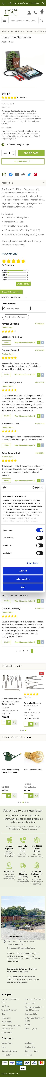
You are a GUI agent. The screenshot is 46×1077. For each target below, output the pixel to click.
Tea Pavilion (6, 1055)
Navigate (6, 994)
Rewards (28, 1025)
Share (6, 342)
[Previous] (3, 3)
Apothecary (29, 1043)
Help (3, 1014)
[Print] (23, 174)
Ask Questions (7, 42)
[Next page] (32, 651)
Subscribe (28, 1055)
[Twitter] (29, 174)
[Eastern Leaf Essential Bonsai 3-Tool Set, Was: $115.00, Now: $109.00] (12, 682)
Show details (32, 563)
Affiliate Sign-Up (31, 1028)
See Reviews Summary (16, 317)
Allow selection (23, 579)
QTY (5, 153)
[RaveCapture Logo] (10, 254)
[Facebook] (11, 174)
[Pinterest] (35, 174)
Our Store (5, 1006)
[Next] (9, 3)
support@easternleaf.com (23, 948)
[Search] (41, 20)
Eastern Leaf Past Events (34, 999)
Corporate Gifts (31, 1014)
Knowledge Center (32, 1051)
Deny (23, 587)
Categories (7, 1038)
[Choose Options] (9, 724)
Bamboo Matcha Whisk (33, 769)
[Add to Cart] (9, 795)
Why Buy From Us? (9, 1010)
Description (7, 182)
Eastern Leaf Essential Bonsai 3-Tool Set (10, 704)
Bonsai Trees (6, 1043)
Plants (3, 1047)
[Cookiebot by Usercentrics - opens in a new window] (32, 488)
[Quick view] (14, 724)
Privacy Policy (13, 829)
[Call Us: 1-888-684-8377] (35, 12)
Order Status (6, 1022)
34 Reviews (21, 98)
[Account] (29, 12)
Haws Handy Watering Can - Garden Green (10, 770)
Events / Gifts (30, 1047)
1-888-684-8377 (19, 944)
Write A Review (23, 284)
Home (3, 31)
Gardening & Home (9, 1051)
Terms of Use (6, 1032)
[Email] (17, 174)
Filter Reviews (8, 304)
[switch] (39, 538)
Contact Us (5, 1018)
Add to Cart (31, 153)
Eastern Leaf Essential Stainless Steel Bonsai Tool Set (32, 701)
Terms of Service (27, 829)
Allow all (23, 571)
